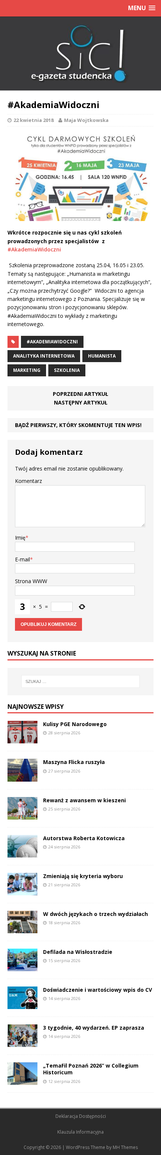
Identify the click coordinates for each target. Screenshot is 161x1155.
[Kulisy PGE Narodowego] (22, 739)
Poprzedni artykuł (80, 393)
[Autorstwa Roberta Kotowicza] (22, 852)
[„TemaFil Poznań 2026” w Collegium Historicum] (22, 1080)
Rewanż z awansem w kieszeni (84, 800)
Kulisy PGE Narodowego (75, 724)
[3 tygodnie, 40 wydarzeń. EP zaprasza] (22, 1042)
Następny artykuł (80, 402)
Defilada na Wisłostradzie (77, 951)
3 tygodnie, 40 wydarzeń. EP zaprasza (93, 1027)
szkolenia (67, 370)
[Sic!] (80, 53)
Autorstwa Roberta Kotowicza (84, 838)
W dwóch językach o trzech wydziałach (95, 913)
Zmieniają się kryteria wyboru (83, 876)
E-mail (22, 559)
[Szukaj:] (80, 681)
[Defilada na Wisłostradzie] (22, 966)
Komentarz (28, 480)
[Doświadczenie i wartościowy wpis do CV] (22, 1004)
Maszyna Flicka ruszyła (74, 761)
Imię (20, 537)
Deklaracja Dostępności (80, 1116)
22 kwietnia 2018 (33, 120)
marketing (26, 370)
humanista (102, 356)
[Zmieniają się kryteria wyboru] (22, 890)
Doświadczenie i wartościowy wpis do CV (97, 989)
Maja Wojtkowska (86, 120)
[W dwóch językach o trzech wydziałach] (22, 928)
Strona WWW (31, 581)
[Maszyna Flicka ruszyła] (22, 777)
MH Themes (125, 1147)
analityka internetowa (44, 356)
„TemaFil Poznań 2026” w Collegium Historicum (91, 1069)
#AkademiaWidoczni (34, 249)
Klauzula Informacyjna (80, 1132)
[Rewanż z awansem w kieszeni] (22, 814)
